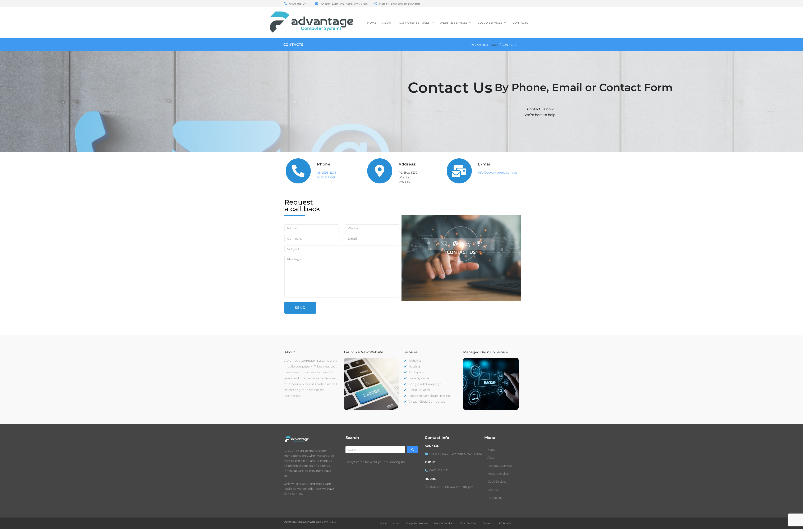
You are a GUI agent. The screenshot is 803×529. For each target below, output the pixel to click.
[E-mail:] (459, 170)
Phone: (324, 164)
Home (494, 44)
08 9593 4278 (326, 172)
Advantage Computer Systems (301, 521)
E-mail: (485, 164)
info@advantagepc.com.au (497, 172)
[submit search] (412, 449)
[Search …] (375, 449)
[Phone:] (298, 170)
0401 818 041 (326, 177)
